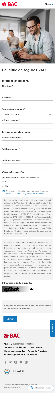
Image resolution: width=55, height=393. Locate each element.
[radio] (26, 182)
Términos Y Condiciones (15, 347)
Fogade (14, 371)
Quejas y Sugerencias (14, 344)
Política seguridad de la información (20, 354)
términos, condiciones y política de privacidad (25, 194)
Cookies (30, 344)
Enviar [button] (10, 319)
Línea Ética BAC (36, 347)
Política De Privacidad (37, 351)
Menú (48, 4)
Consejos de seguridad (14, 351)
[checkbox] (27, 192)
